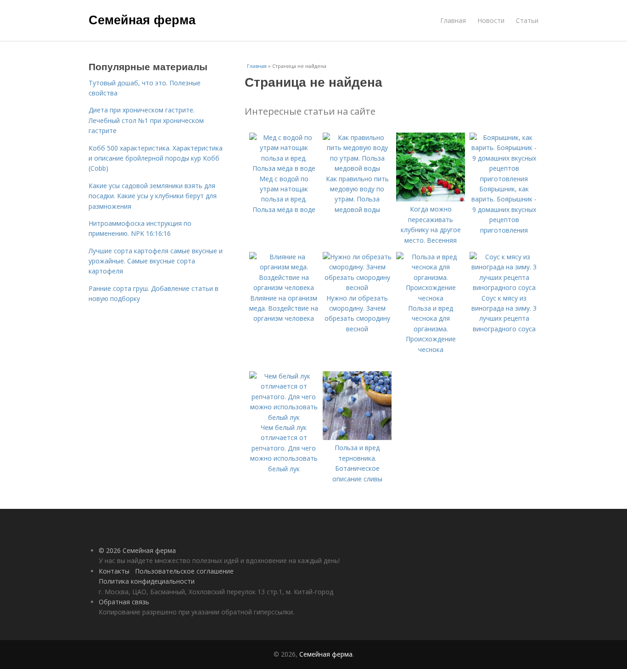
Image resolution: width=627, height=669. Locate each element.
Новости (490, 20)
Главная (453, 20)
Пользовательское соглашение (184, 571)
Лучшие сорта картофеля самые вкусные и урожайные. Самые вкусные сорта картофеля (156, 261)
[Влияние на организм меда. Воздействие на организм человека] (283, 287)
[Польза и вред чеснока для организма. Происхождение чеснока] (430, 298)
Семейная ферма (142, 19)
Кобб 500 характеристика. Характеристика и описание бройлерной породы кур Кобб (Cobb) (156, 158)
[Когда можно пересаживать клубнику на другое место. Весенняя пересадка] (430, 199)
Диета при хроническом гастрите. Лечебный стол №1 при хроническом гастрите (146, 120)
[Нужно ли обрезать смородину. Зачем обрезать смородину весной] (357, 287)
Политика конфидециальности (147, 581)
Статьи (527, 20)
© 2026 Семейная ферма (137, 550)
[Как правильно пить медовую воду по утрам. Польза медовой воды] (357, 168)
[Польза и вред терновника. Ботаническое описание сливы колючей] (357, 437)
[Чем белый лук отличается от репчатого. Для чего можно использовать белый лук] (283, 417)
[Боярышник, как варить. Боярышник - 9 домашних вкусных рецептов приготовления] (504, 178)
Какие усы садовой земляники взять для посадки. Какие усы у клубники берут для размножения (153, 196)
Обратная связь (124, 601)
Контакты (114, 571)
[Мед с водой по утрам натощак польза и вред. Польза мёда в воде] (283, 168)
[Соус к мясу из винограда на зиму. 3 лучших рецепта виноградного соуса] (504, 287)
